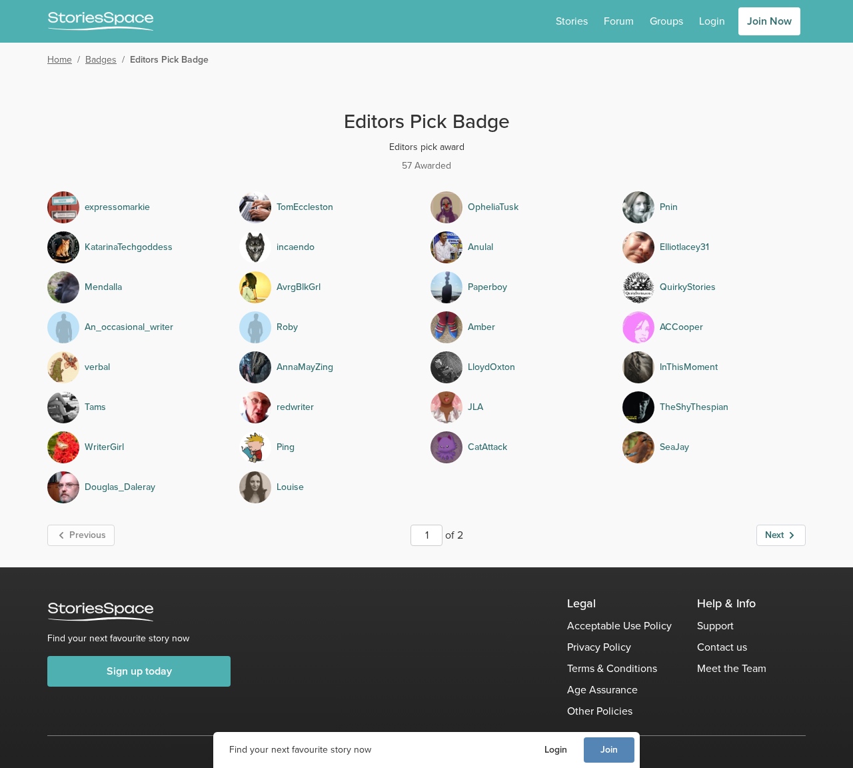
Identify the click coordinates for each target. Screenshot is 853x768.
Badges (101, 60)
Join (609, 750)
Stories (572, 21)
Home (59, 60)
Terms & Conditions (612, 668)
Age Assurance (602, 689)
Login (555, 750)
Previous (87, 535)
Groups (666, 21)
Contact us (722, 647)
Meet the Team (731, 668)
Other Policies (599, 711)
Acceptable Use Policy (619, 625)
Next (774, 535)
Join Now (769, 21)
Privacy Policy (599, 647)
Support (715, 625)
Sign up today (139, 671)
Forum (619, 21)
